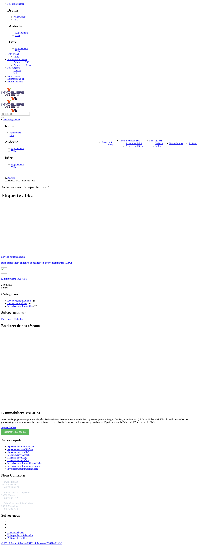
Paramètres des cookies (15, 432)
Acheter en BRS (22, 62)
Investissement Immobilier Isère (22, 468)
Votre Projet (13, 54)
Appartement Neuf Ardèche (20, 446)
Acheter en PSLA (22, 65)
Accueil (11, 178)
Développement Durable (13, 256)
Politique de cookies (17, 538)
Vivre (16, 56)
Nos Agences (13, 67)
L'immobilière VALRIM (14, 278)
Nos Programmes (15, 3)
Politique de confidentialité (20, 535)
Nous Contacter (15, 81)
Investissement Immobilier (20, 306)
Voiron (17, 73)
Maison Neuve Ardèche (18, 455)
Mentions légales (15, 532)
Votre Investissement (17, 59)
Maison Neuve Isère (17, 457)
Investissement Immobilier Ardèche (24, 463)
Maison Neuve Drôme (18, 460)
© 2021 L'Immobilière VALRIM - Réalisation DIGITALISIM (31, 543)
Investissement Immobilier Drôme (23, 466)
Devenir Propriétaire (17, 303)
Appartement (20, 17)
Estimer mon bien (15, 78)
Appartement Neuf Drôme (20, 449)
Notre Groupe (14, 76)
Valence (17, 70)
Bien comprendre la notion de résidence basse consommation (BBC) (36, 262)
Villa (16, 19)
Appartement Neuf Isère (19, 452)
